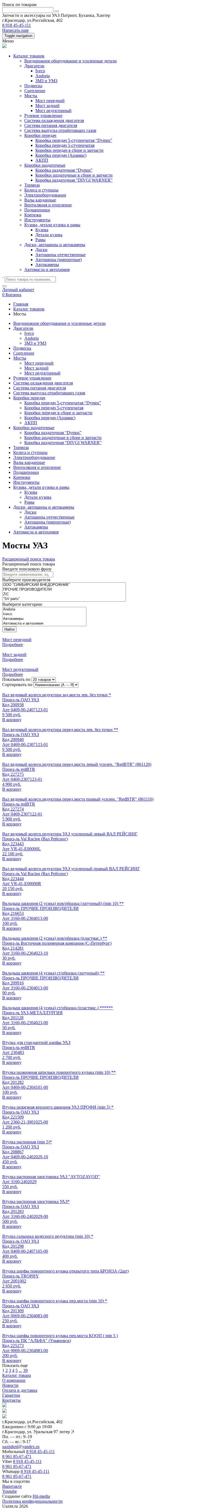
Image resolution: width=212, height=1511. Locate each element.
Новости (10, 1385)
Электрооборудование (45, 195)
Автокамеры (47, 264)
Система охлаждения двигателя (54, 120)
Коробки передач (40, 135)
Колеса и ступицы (41, 190)
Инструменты (37, 219)
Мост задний (47, 105)
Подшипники (37, 210)
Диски (41, 249)
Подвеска (33, 85)
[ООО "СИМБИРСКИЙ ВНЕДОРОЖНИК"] (64, 585)
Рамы (40, 239)
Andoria (42, 75)
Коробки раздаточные (44, 165)
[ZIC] (64, 594)
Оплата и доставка (19, 1390)
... (20, 1370)
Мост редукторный (53, 110)
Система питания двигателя (50, 125)
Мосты (30, 95)
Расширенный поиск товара (28, 559)
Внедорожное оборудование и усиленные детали (70, 61)
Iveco (40, 70)
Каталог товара (16, 1375)
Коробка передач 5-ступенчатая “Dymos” (73, 140)
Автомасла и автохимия (47, 269)
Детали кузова (48, 234)
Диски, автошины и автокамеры (54, 244)
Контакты (11, 1400)
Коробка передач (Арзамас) (60, 155)
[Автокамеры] (44, 619)
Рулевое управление (43, 115)
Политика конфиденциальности (32, 1501)
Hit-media (41, 1496)
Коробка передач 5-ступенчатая (64, 145)
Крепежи (32, 215)
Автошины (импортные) (58, 259)
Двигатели (34, 65)
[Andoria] (44, 609)
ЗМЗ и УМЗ (46, 80)
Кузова (41, 229)
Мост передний (50, 100)
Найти (9, 629)
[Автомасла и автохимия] (44, 623)
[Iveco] (44, 614)
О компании (13, 1380)
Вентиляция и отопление (48, 205)
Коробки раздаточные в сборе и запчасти (74, 175)
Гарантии (11, 1395)
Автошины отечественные (60, 254)
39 (25, 1370)
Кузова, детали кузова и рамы (52, 224)
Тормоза (32, 185)
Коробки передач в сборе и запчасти (69, 150)
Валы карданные (40, 200)
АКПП (41, 160)
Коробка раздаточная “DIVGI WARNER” (74, 180)
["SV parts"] (64, 599)
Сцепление (34, 90)
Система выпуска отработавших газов (60, 130)
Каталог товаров (28, 56)
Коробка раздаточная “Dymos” (63, 170)
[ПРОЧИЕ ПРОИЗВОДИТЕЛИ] (64, 589)
